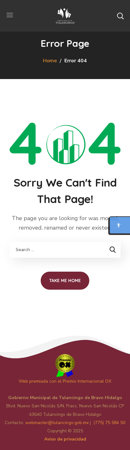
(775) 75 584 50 (109, 423)
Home (50, 60)
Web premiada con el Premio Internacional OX (65, 381)
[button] (120, 16)
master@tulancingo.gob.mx (57, 423)
